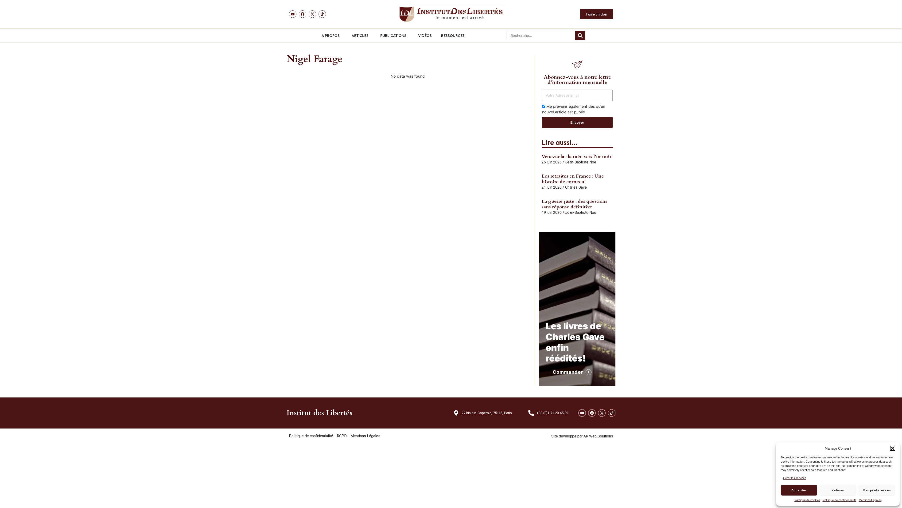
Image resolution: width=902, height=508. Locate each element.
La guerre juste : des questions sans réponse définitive (574, 204)
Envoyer (577, 122)
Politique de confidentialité (839, 500)
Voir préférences (877, 490)
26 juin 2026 (552, 162)
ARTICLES (360, 35)
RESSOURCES (453, 35)
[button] (892, 448)
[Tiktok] (322, 14)
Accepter (799, 490)
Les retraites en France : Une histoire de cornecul (573, 179)
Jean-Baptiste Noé (580, 162)
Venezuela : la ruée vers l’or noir (576, 156)
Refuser (838, 490)
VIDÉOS (425, 35)
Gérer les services (794, 478)
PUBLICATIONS (393, 35)
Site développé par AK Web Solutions (582, 436)
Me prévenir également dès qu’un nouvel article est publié (573, 109)
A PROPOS (330, 35)
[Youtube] (292, 14)
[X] (312, 14)
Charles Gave (576, 187)
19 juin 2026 (552, 212)
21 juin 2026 (552, 187)
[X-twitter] (602, 413)
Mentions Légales (870, 500)
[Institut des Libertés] (451, 14)
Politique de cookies (807, 500)
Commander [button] (568, 372)
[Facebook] (302, 14)
